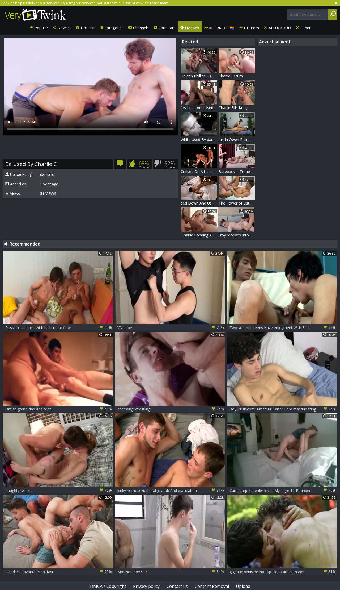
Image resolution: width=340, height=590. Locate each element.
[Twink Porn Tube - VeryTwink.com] (35, 13)
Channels (140, 27)
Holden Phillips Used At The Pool (199, 75)
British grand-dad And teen (59, 409)
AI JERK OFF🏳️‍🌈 (221, 27)
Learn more (159, 3)
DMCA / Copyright (108, 586)
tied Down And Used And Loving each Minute (199, 203)
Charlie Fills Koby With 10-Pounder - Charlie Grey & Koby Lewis (237, 107)
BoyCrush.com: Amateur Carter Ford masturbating (283, 409)
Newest (64, 27)
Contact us (177, 586)
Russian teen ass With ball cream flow (59, 327)
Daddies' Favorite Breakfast (59, 571)
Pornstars (166, 27)
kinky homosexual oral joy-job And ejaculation (170, 490)
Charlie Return (231, 75)
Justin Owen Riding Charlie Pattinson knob (237, 139)
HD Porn (251, 27)
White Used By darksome (199, 139)
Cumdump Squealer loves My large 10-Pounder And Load (283, 490)
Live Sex (191, 27)
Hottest (87, 27)
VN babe (170, 327)
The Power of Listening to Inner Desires (237, 203)
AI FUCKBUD (279, 27)
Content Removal (212, 586)
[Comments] (119, 165)
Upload (243, 586)
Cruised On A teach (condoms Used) (199, 171)
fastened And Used (197, 107)
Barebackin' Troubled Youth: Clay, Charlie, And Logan (237, 171)
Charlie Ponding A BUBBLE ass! (199, 235)
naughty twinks (59, 490)
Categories (113, 27)
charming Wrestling (170, 409)
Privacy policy (146, 586)
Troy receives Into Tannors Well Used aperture (236, 235)
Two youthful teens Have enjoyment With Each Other (283, 327)
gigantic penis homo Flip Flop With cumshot (283, 571)
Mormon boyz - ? (170, 571)
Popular (40, 27)
